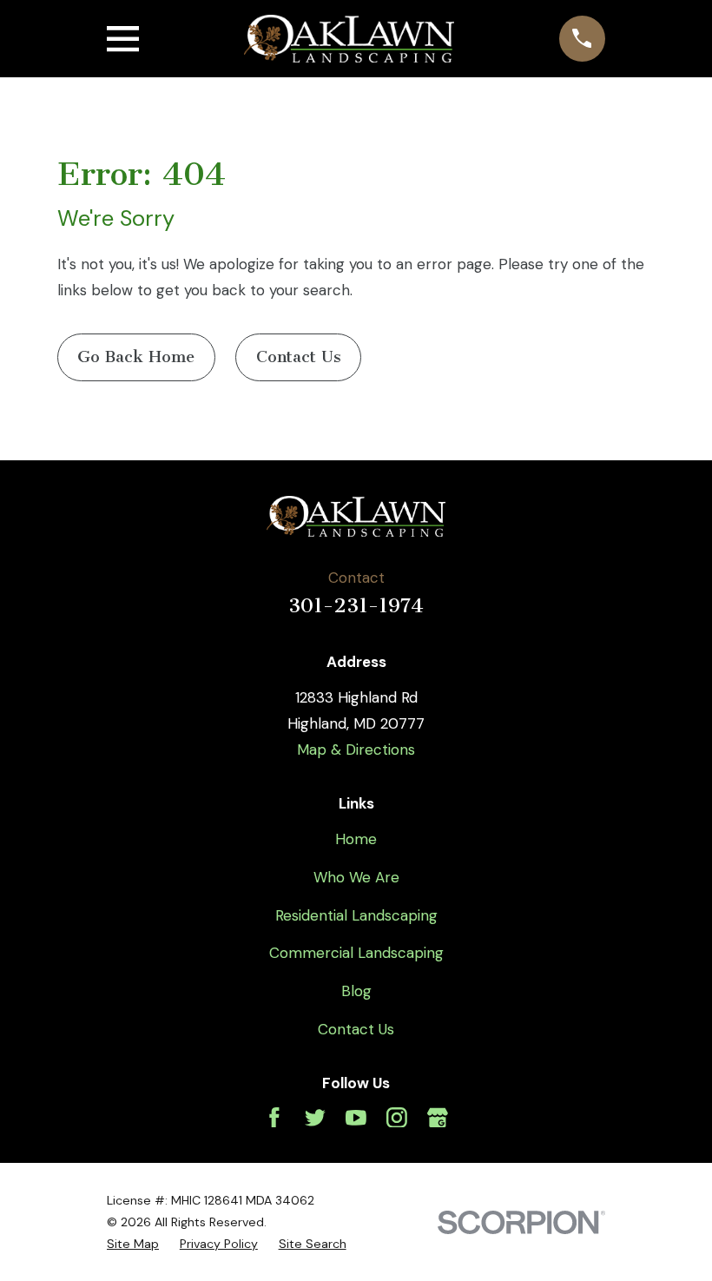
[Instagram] (396, 1117)
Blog (356, 990)
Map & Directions (356, 749)
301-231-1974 (356, 605)
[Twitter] (315, 1117)
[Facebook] (274, 1117)
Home (356, 838)
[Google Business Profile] (437, 1117)
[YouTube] (356, 1117)
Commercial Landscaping (356, 952)
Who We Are (356, 877)
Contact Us (298, 356)
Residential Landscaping (356, 915)
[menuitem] (133, 1244)
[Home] (348, 39)
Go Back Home (135, 356)
